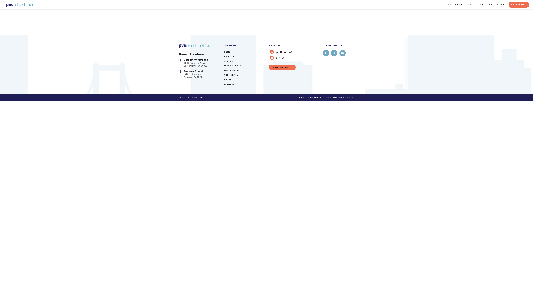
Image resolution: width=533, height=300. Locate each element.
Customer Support (282, 67)
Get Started (518, 4)
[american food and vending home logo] (21, 4)
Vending (228, 61)
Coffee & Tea (231, 75)
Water (227, 79)
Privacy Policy (314, 97)
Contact (495, 4)
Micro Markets (232, 65)
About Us (475, 4)
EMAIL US (280, 58)
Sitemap (301, 97)
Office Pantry (231, 70)
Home (227, 52)
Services (454, 4)
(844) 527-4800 (284, 51)
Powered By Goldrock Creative (338, 97)
